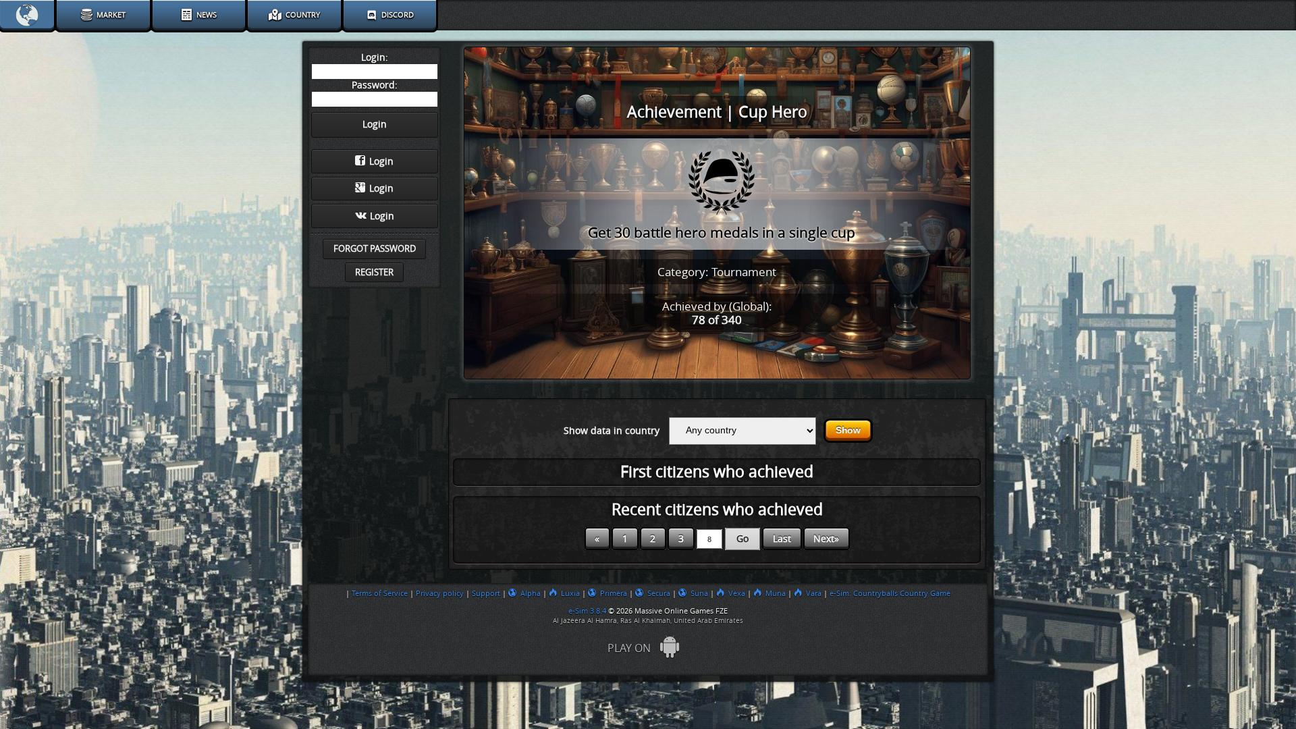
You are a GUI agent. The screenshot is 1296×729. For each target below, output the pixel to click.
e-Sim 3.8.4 (587, 611)
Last (782, 539)
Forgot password (374, 249)
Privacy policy (440, 593)
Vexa (736, 593)
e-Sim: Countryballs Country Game (890, 593)
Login (381, 161)
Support (486, 593)
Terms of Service (380, 593)
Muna (775, 593)
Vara (813, 593)
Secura (658, 593)
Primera (613, 593)
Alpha (530, 593)
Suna (699, 593)
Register (374, 272)
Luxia (570, 593)
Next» (826, 539)
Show (848, 430)
